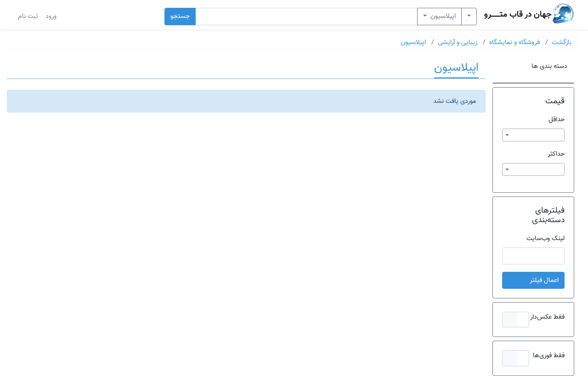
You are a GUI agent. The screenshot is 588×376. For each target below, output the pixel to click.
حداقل (556, 119)
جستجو (180, 16)
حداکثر (556, 154)
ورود (51, 16)
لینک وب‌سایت (545, 238)
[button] (515, 319)
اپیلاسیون (442, 16)
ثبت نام (28, 16)
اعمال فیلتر (544, 280)
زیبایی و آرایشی (457, 42)
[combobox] (533, 135)
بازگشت (561, 42)
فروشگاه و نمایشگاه (514, 42)
